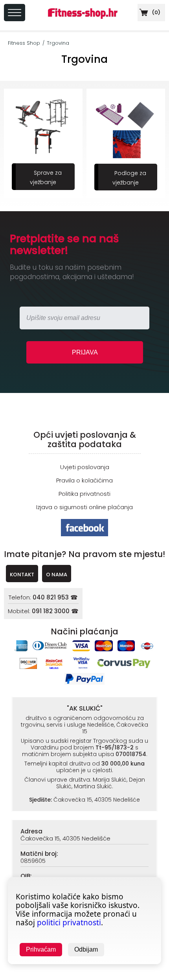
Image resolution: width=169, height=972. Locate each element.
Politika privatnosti (84, 494)
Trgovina (58, 43)
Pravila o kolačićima (84, 480)
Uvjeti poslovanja (84, 467)
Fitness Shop (24, 43)
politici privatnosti (69, 922)
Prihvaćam (41, 949)
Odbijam (86, 949)
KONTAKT (22, 574)
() (155, 12)
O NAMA (56, 574)
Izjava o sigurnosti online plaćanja (84, 507)
